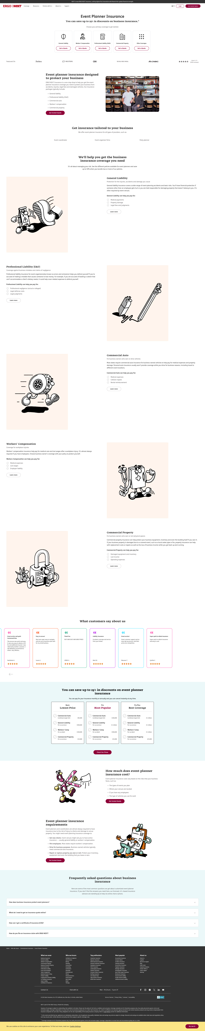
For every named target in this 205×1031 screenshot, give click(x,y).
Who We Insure (15, 948)
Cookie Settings (75, 1026)
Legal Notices (107, 1011)
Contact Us (44, 990)
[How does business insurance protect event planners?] (195, 902)
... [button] (19, 650)
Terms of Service (109, 997)
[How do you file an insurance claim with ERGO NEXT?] (195, 933)
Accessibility (132, 997)
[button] (63, 41)
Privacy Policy (118, 997)
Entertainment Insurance (26, 948)
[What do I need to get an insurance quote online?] (195, 912)
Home (7, 948)
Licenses (125, 997)
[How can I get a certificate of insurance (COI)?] (195, 923)
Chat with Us (74, 990)
